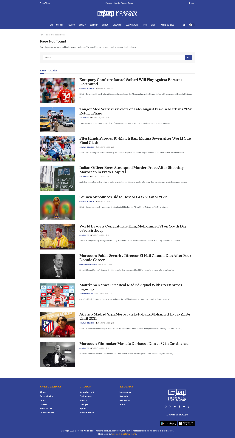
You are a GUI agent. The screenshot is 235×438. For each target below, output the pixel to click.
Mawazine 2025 (87, 392)
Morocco (109, 3)
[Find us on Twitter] (170, 406)
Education (117, 25)
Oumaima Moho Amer (88, 264)
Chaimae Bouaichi (86, 88)
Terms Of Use (46, 408)
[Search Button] (184, 25)
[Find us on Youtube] (184, 406)
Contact (43, 400)
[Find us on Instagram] (166, 406)
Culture (59, 25)
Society (82, 25)
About (43, 392)
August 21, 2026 (103, 88)
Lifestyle (117, 3)
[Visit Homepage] (117, 13)
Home (51, 25)
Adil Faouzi (84, 118)
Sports (83, 408)
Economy (94, 25)
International (125, 392)
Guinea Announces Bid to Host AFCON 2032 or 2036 (123, 197)
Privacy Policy (46, 396)
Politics (71, 25)
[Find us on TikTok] (189, 406)
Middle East (125, 400)
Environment (86, 396)
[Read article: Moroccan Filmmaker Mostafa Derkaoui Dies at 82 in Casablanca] (57, 354)
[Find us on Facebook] (179, 406)
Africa (122, 404)
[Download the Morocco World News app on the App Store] (186, 421)
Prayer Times (45, 3)
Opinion (105, 25)
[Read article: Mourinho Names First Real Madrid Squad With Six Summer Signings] (57, 295)
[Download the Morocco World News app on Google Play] (168, 421)
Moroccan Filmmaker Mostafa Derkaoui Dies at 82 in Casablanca (133, 344)
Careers (43, 404)
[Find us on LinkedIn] (175, 406)
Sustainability (132, 25)
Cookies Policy (47, 412)
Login (192, 3)
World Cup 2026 (167, 25)
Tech (145, 25)
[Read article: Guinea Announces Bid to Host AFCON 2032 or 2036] (57, 207)
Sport (153, 25)
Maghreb (124, 396)
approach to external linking (124, 433)
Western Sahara (127, 3)
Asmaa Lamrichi (86, 294)
